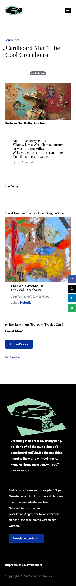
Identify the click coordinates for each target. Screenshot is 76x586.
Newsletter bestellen (26, 538)
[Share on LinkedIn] (72, 298)
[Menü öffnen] (68, 10)
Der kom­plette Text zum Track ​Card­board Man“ (34, 328)
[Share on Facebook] (72, 279)
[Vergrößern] (66, 87)
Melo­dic (25, 302)
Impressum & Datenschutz (23, 565)
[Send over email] (72, 308)
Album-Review (19, 344)
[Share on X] (72, 289)
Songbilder (12, 40)
